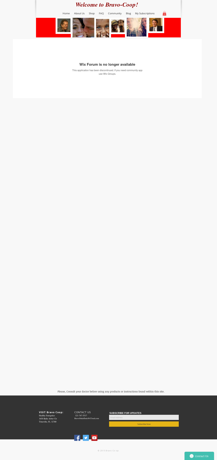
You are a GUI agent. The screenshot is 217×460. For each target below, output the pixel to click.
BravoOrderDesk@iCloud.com (86, 418)
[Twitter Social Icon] (86, 438)
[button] (79, 13)
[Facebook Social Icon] (77, 438)
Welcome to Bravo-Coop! (108, 4)
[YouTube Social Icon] (94, 438)
